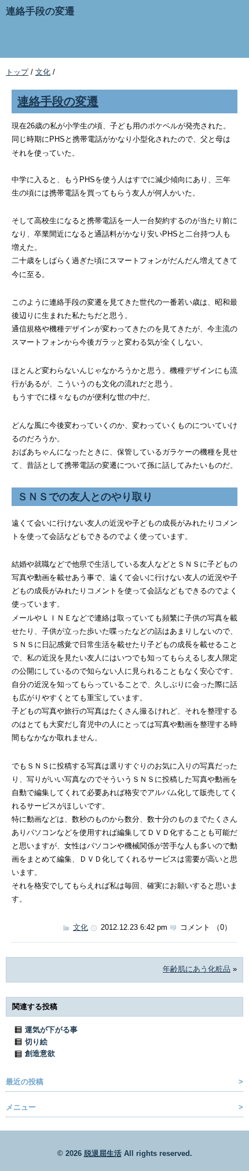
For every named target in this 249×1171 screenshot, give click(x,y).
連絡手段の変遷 (57, 101)
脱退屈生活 (103, 1153)
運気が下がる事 (51, 1029)
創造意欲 (40, 1053)
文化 (42, 72)
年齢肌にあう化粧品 (196, 969)
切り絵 (36, 1041)
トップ (17, 72)
